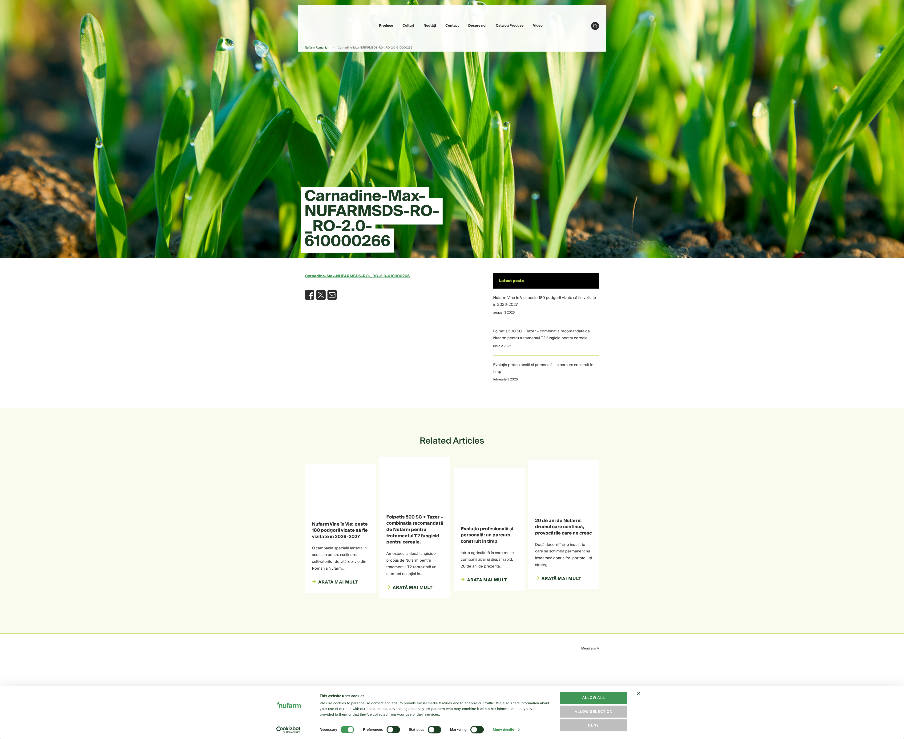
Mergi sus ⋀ (590, 648)
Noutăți (430, 26)
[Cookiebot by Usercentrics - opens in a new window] (288, 729)
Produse (386, 26)
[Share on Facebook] (309, 295)
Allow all (593, 698)
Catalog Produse (510, 26)
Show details (503, 730)
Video (538, 26)
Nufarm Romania (316, 47)
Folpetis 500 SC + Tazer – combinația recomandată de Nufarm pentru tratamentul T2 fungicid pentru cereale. (541, 334)
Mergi (595, 26)
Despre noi (477, 26)
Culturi (408, 26)
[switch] (393, 729)
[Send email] (332, 295)
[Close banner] (638, 697)
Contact (452, 26)
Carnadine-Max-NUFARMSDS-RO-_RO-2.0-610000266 (357, 276)
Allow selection (594, 712)
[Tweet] (321, 295)
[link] (316, 25)
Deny (593, 725)
